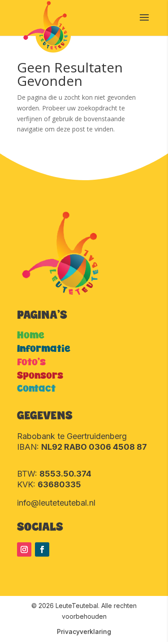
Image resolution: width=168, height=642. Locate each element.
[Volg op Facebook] (42, 549)
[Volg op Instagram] (24, 549)
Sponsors (40, 376)
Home (30, 335)
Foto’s (31, 362)
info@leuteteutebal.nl (56, 502)
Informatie (43, 349)
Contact (36, 388)
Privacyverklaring (84, 631)
